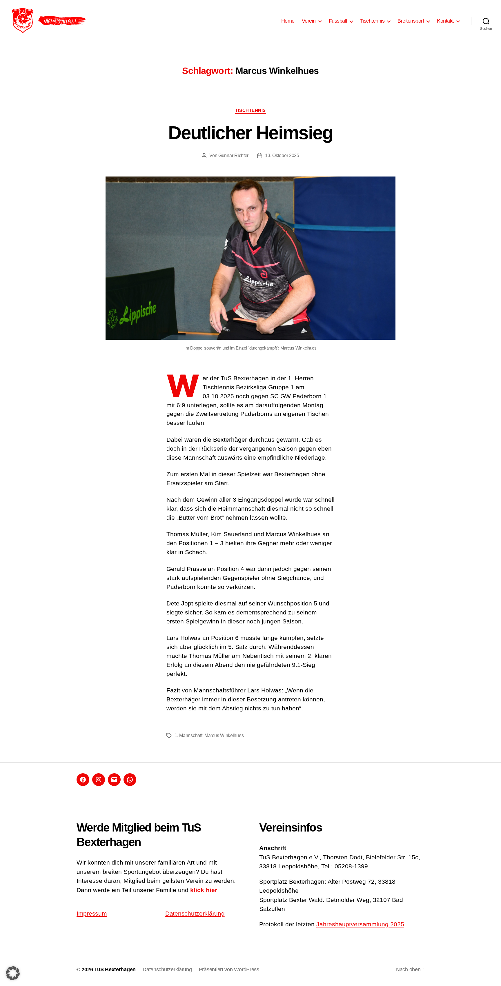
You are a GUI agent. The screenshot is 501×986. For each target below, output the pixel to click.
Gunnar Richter (233, 155)
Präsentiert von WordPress (229, 969)
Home (288, 21)
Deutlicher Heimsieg (250, 132)
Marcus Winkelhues (224, 735)
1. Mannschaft (188, 735)
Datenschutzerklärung (195, 913)
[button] (13, 973)
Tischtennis (250, 110)
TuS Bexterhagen (115, 969)
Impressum (92, 913)
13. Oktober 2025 (282, 155)
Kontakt (445, 21)
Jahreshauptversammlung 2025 (360, 924)
